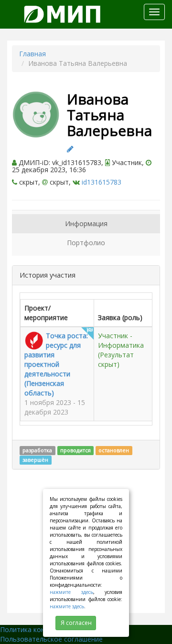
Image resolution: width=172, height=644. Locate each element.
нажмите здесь (71, 592)
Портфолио (86, 242)
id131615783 (101, 182)
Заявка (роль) (120, 317)
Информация (86, 223)
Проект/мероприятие (46, 312)
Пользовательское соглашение (51, 639)
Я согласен (76, 623)
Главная (32, 53)
